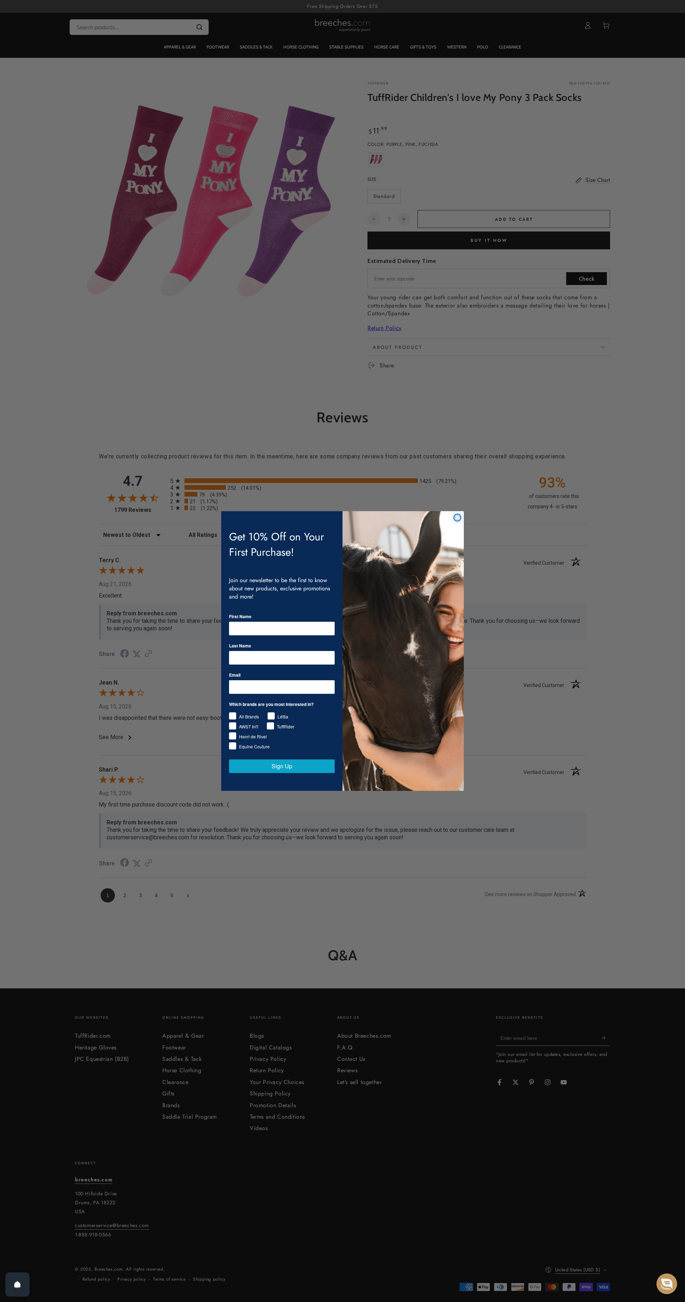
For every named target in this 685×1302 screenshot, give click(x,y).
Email (234, 675)
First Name (240, 616)
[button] (666, 1283)
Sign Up (282, 766)
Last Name (240, 645)
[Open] (17, 1284)
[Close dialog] (457, 517)
